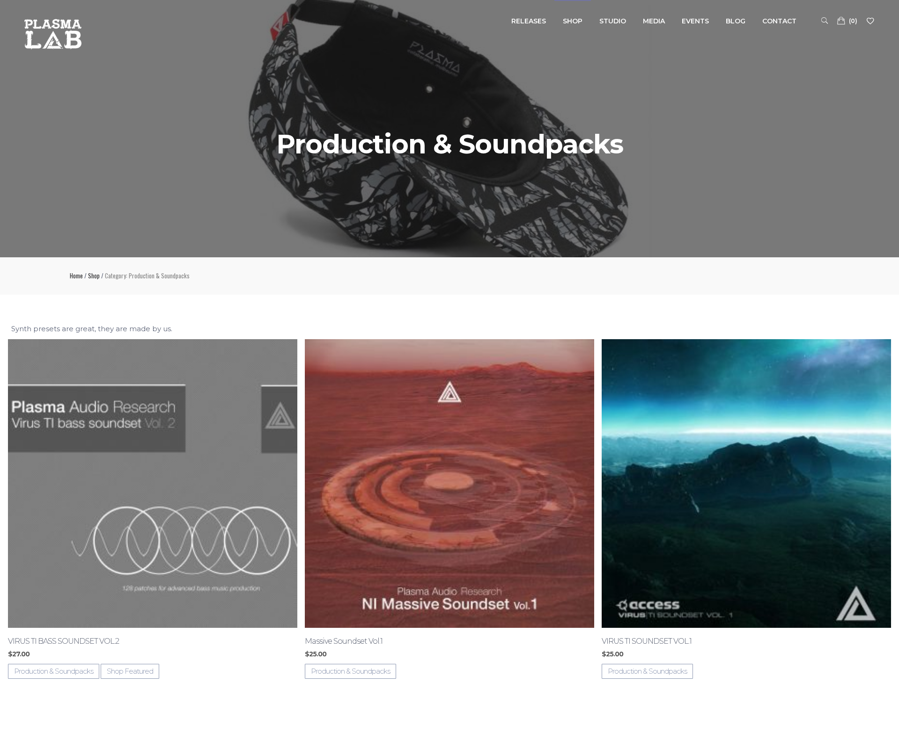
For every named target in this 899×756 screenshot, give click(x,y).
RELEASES (528, 21)
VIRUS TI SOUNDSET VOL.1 (647, 641)
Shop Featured (130, 671)
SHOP (572, 21)
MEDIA (654, 21)
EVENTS (695, 21)
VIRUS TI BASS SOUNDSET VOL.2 (63, 641)
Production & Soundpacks (53, 671)
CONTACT (779, 21)
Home (76, 275)
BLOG (735, 21)
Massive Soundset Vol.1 (344, 641)
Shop (94, 275)
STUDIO (612, 21)
